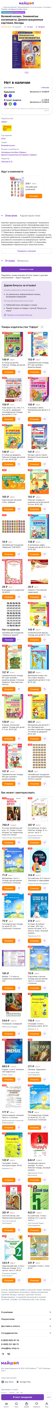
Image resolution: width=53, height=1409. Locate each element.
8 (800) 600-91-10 (10, 1340)
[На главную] (26, 5)
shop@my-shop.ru (10, 1348)
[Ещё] (49, 1397)
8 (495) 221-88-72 (10, 1344)
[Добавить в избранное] (23, 178)
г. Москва (45, 87)
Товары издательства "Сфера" (20, 326)
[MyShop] (10, 1364)
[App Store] (7, 1381)
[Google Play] (24, 1381)
